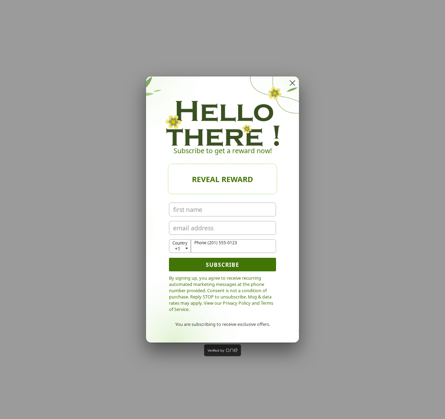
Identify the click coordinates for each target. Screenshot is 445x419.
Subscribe (222, 265)
